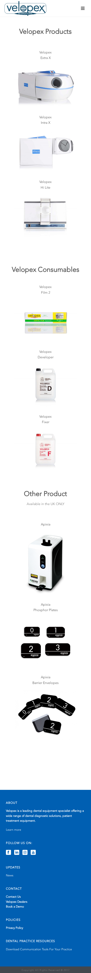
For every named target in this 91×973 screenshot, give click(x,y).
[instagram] (25, 853)
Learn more (13, 830)
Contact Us (13, 897)
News (9, 875)
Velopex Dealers (16, 902)
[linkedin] (16, 853)
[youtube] (33, 853)
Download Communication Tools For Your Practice (39, 949)
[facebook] (8, 853)
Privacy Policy (14, 928)
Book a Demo (15, 907)
